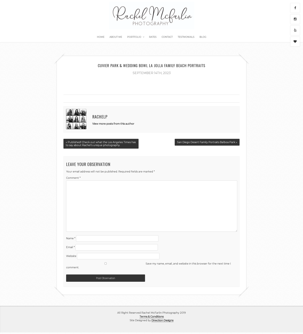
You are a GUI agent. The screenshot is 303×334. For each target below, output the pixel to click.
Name (70, 238)
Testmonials (186, 37)
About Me (116, 37)
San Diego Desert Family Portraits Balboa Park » (207, 142)
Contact (167, 37)
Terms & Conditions (152, 316)
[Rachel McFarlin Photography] (151, 25)
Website (71, 256)
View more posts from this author (113, 123)
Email (70, 247)
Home (100, 37)
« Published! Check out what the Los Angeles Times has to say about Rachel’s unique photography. (101, 144)
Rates (153, 37)
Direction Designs (162, 320)
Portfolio (134, 37)
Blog (202, 37)
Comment (73, 177)
